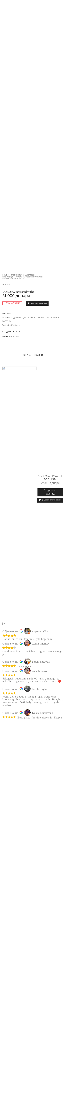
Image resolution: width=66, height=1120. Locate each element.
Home (4, 275)
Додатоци (29, 275)
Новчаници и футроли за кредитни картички (22, 277)
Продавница (16, 275)
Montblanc (7, 285)
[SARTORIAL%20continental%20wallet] (13, 331)
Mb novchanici (13, 325)
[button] (50, 492)
